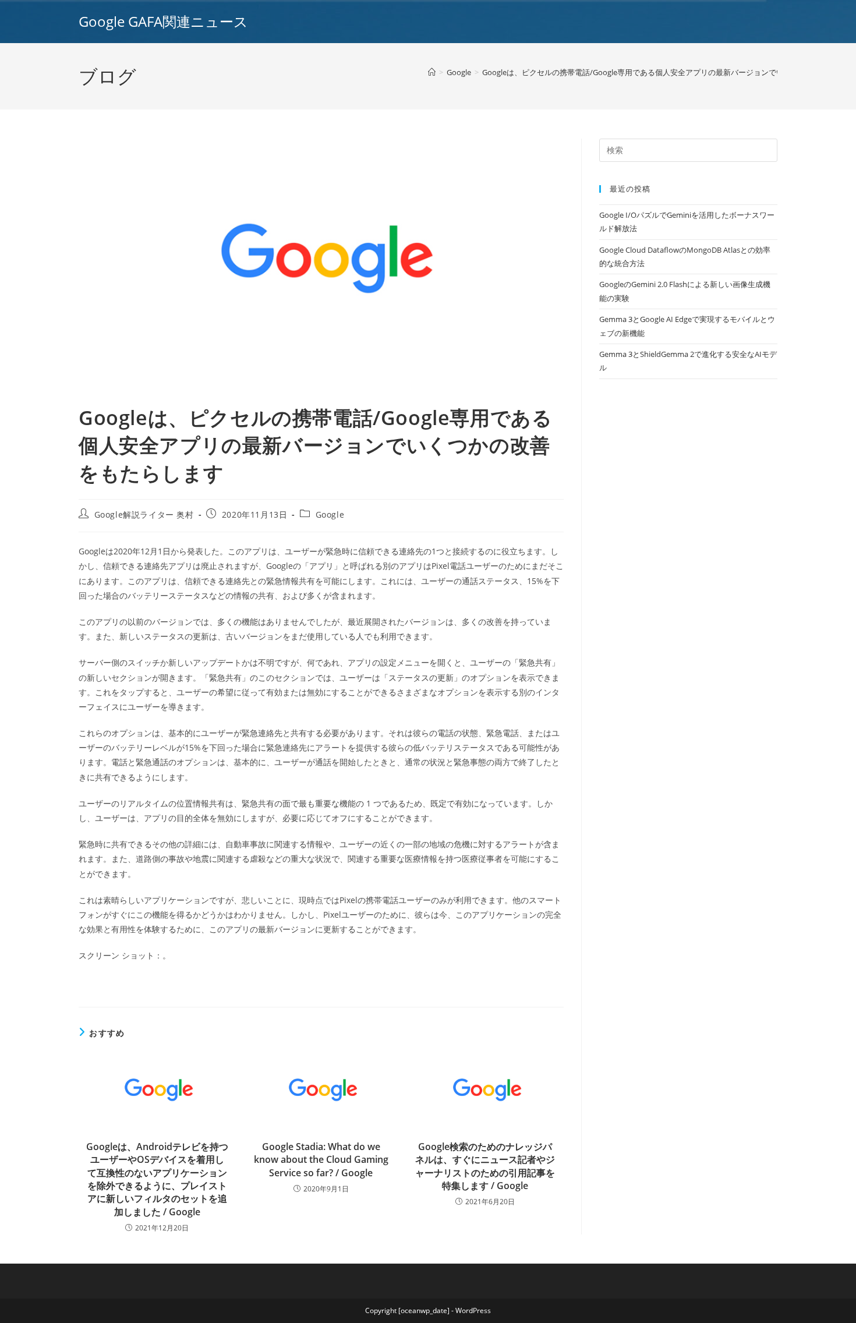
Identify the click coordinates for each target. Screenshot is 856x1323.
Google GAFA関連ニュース (163, 21)
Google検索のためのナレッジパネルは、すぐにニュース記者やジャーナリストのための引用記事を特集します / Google (485, 1166)
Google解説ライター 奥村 (144, 514)
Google (330, 514)
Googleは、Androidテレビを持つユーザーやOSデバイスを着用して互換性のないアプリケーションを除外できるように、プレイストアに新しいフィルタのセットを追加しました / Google (157, 1179)
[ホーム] (432, 72)
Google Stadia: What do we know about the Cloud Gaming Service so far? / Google (321, 1159)
